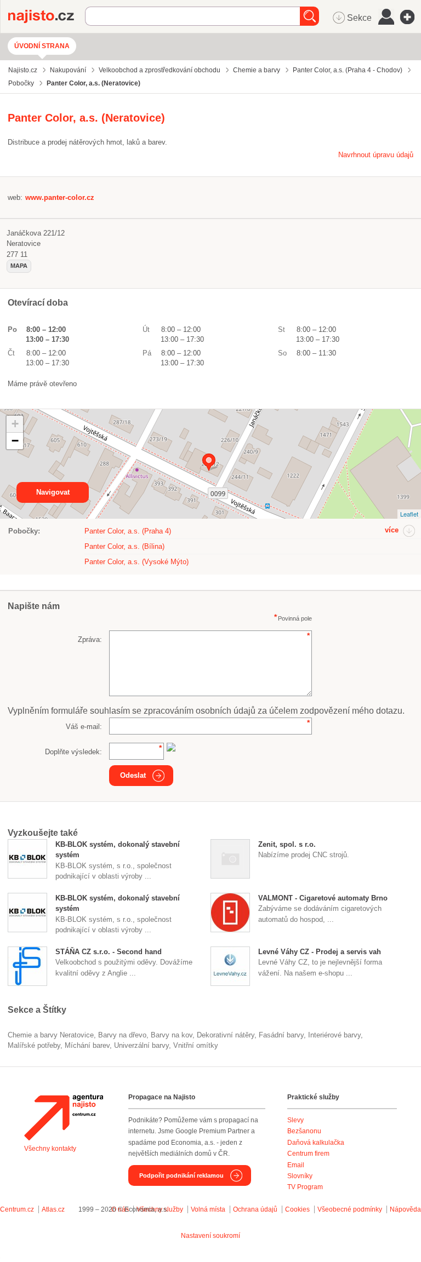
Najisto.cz (46, 16)
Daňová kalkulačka (315, 1142)
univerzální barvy (141, 1045)
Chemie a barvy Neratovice (51, 1035)
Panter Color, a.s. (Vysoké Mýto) (136, 562)
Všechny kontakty (50, 1148)
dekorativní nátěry (225, 1035)
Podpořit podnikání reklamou (181, 1175)
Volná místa (208, 1209)
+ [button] (15, 424)
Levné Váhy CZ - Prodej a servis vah (319, 952)
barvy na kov (171, 1035)
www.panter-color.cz (59, 197)
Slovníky (299, 1176)
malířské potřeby (34, 1045)
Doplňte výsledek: (73, 752)
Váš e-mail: (84, 726)
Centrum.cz (17, 1209)
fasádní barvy (281, 1035)
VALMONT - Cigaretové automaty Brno (323, 898)
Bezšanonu (304, 1131)
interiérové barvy (334, 1035)
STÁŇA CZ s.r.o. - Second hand (108, 952)
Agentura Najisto (63, 1117)
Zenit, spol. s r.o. (287, 844)
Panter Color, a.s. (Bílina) (124, 546)
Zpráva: (90, 639)
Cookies (297, 1209)
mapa (18, 265)
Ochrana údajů (255, 1209)
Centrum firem (308, 1153)
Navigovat (53, 492)
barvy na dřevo (122, 1035)
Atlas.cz (53, 1209)
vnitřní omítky (195, 1045)
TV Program (305, 1187)
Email (295, 1165)
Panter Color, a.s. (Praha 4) (127, 531)
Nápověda (405, 1209)
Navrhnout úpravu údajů (375, 155)
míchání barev (87, 1045)
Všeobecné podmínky (349, 1209)
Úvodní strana (42, 46)
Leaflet (409, 513)
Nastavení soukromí (210, 1236)
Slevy (295, 1120)
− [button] (15, 441)
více (392, 530)
